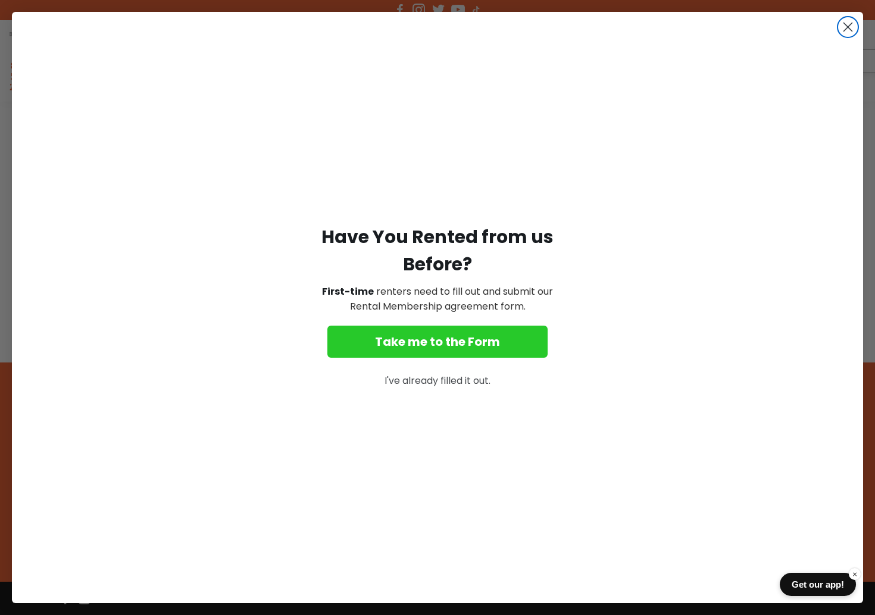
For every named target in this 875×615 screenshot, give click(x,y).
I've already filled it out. (437, 380)
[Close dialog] (848, 27)
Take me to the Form (437, 341)
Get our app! (818, 584)
